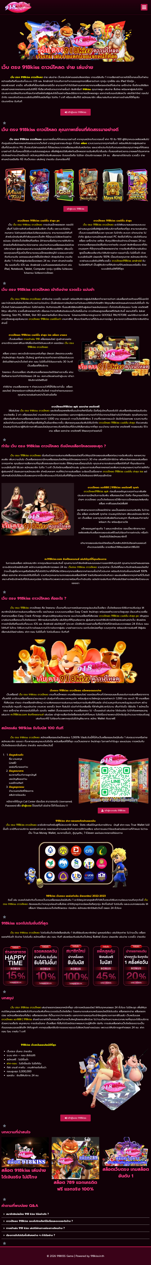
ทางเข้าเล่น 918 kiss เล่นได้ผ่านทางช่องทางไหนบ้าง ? (35, 1228)
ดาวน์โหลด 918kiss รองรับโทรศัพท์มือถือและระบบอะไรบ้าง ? (39, 1221)
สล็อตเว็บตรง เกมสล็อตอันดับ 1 (125, 1172)
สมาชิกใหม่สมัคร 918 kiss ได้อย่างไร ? (27, 1214)
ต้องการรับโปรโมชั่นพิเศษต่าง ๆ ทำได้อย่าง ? (30, 1235)
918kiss (87, 89)
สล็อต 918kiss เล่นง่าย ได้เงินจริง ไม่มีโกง (23, 1173)
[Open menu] (144, 7)
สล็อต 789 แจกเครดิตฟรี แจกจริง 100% (75, 1185)
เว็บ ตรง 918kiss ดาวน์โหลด (25, 1007)
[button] (75, 1214)
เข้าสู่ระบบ (26, 806)
